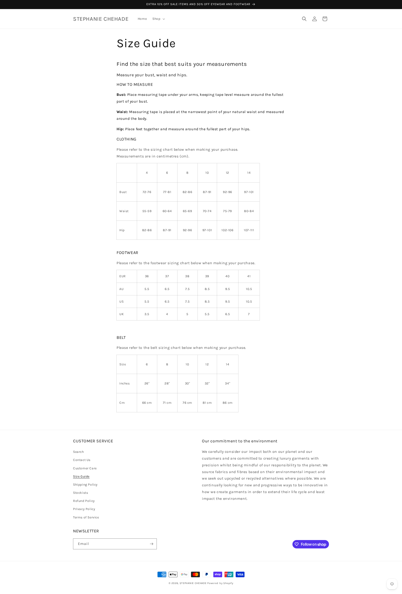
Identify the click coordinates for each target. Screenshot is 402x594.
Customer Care (85, 468)
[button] (158, 19)
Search (78, 452)
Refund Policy (84, 501)
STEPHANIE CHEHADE (193, 583)
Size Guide (81, 476)
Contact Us (81, 460)
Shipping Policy (85, 485)
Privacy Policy (84, 509)
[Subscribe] (151, 543)
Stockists (80, 493)
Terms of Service (86, 517)
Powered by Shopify (220, 583)
